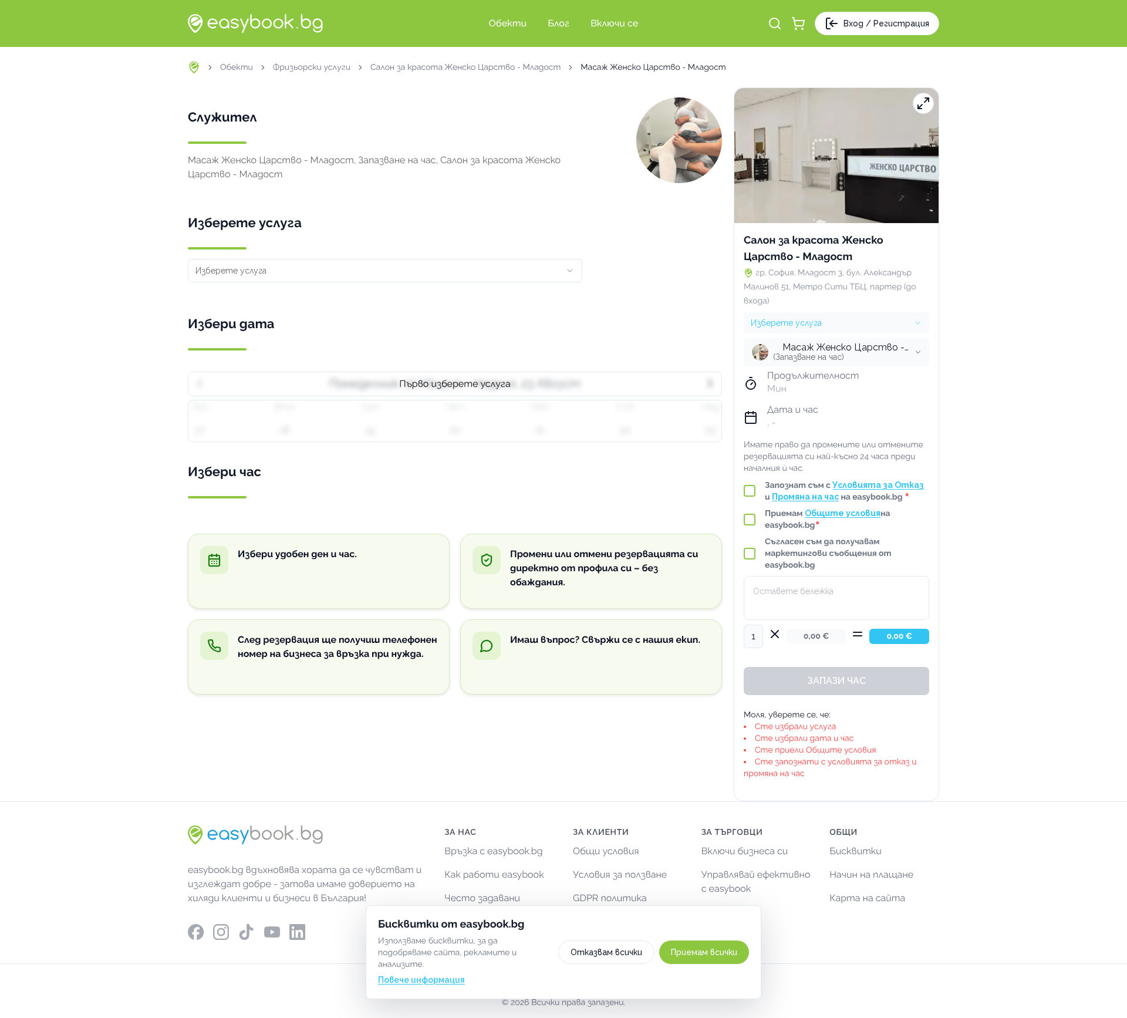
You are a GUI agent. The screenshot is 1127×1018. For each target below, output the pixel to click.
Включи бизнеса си (744, 851)
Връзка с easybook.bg (493, 851)
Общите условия (842, 513)
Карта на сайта (867, 898)
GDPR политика (610, 898)
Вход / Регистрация (886, 23)
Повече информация (421, 980)
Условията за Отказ (878, 485)
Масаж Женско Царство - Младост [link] (653, 67)
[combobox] (385, 270)
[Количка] (798, 23)
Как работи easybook (494, 874)
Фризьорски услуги (311, 67)
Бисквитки (855, 851)
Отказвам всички (606, 952)
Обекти (236, 67)
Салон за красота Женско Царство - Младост (465, 67)
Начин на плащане (871, 874)
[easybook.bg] (255, 23)
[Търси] (775, 23)
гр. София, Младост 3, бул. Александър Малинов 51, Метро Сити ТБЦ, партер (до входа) (830, 287)
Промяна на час (805, 496)
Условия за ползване (620, 874)
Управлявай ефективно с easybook (756, 881)
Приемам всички (704, 952)
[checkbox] (749, 491)
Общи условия (606, 851)
